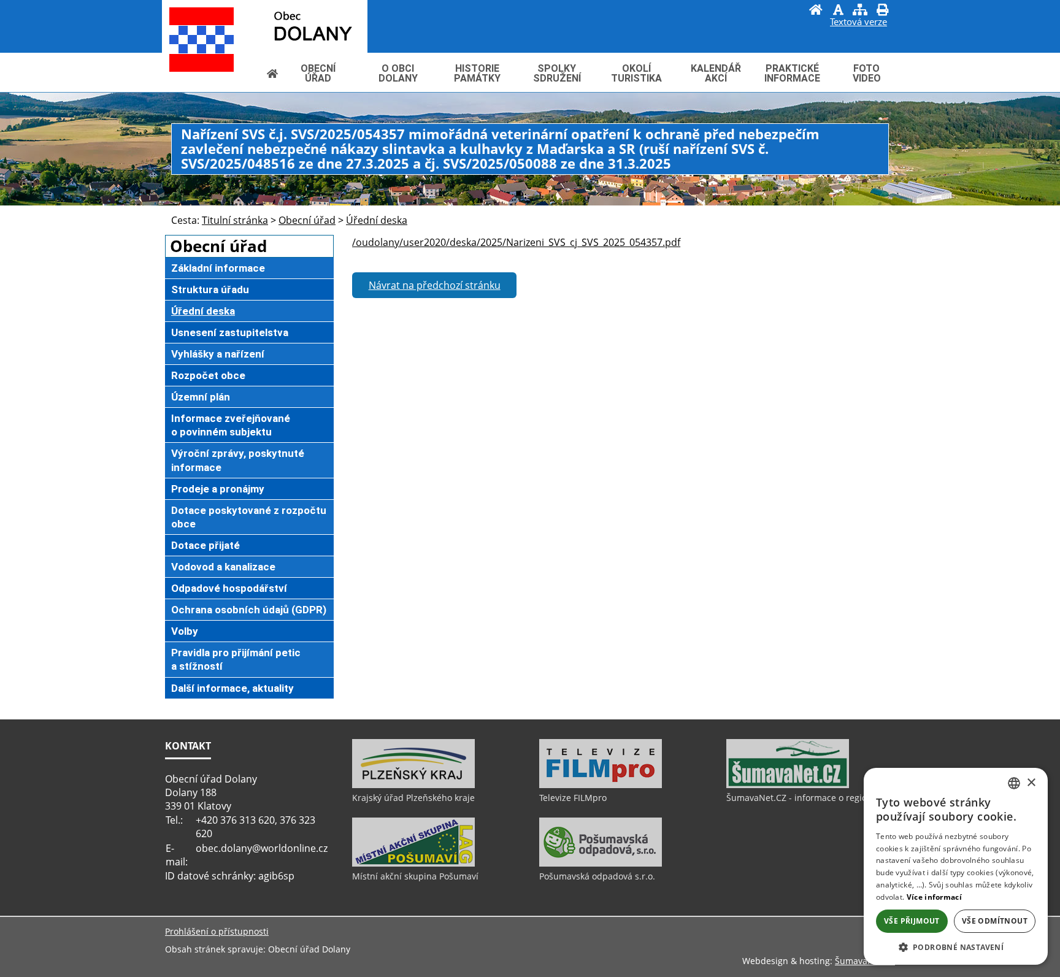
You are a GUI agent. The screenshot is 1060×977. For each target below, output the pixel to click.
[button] (955, 946)
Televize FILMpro (573, 797)
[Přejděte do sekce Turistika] (272, 73)
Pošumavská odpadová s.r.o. (597, 876)
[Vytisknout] (882, 11)
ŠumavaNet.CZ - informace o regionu (802, 797)
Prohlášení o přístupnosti (217, 931)
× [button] (1030, 782)
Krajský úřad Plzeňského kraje (413, 797)
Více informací (934, 897)
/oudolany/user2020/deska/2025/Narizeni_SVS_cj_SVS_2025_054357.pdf (516, 242)
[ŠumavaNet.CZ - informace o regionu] (787, 785)
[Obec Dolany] (285, 25)
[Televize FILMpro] (600, 785)
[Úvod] (815, 11)
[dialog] (956, 866)
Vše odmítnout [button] (994, 921)
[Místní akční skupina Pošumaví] (413, 863)
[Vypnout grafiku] (838, 11)
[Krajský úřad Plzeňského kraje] (413, 785)
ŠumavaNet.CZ (865, 961)
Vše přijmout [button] (912, 921)
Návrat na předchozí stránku (435, 285)
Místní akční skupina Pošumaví (415, 876)
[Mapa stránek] (860, 11)
